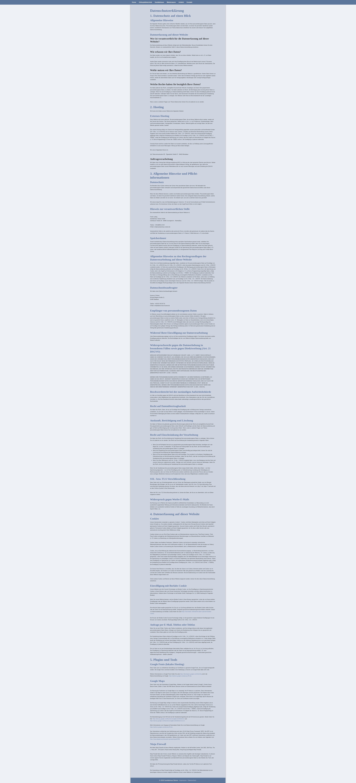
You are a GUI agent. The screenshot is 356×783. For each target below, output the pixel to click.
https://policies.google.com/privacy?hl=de (180, 676)
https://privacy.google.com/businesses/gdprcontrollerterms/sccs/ (167, 720)
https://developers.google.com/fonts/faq (191, 674)
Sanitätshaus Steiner (178, 5)
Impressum (183, 780)
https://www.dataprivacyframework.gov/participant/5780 (165, 739)
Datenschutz (192, 780)
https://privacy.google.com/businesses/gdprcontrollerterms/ (168, 719)
